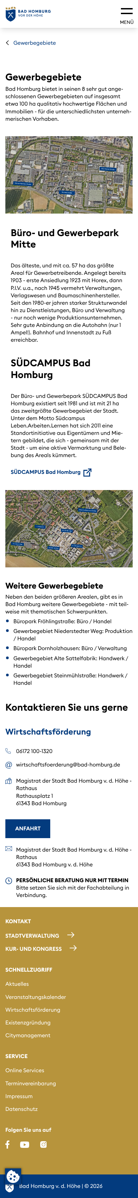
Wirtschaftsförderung (32, 1010)
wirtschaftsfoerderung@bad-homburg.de (68, 764)
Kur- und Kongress (33, 949)
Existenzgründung (28, 1022)
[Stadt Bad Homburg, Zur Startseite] (28, 14)
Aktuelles (17, 984)
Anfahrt (28, 828)
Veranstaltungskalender (35, 997)
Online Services (24, 1070)
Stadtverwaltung (32, 936)
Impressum (19, 1096)
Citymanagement (27, 1035)
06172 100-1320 (34, 751)
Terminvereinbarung (30, 1083)
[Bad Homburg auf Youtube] (24, 1144)
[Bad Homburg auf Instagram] (43, 1144)
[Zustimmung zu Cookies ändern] (13, 1176)
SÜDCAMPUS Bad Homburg (46, 472)
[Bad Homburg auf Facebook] (7, 1144)
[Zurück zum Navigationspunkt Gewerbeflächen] (7, 43)
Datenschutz (21, 1109)
